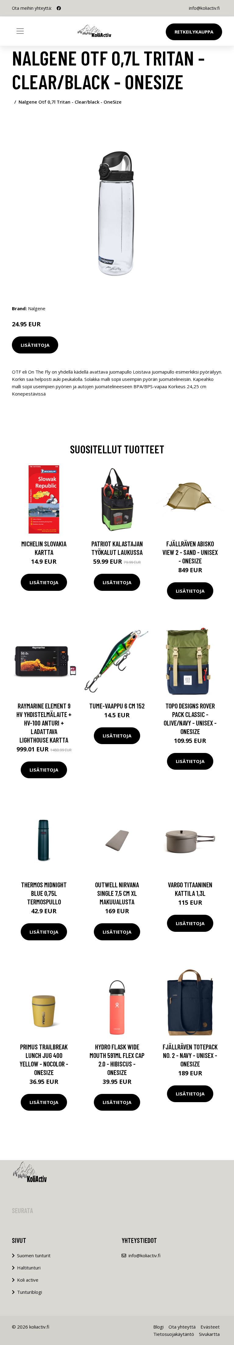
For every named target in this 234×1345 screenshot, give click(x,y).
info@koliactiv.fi (204, 8)
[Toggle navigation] (20, 31)
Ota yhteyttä (182, 1327)
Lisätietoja (35, 345)
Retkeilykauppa (194, 32)
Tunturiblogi (29, 1292)
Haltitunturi (29, 1268)
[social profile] (58, 8)
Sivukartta (209, 1334)
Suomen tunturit (34, 1255)
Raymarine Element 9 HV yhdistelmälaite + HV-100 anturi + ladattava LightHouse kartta (44, 723)
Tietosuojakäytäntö (173, 1334)
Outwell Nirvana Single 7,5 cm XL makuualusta (117, 893)
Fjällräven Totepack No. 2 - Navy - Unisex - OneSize (190, 1055)
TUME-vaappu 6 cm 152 (117, 706)
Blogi (158, 1327)
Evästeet (210, 1327)
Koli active (27, 1280)
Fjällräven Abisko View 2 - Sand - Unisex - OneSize (190, 552)
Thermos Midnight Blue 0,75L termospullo (44, 893)
